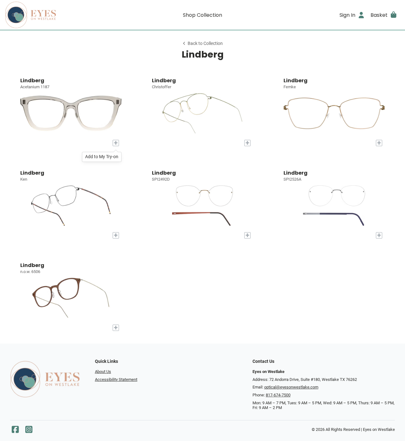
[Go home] (54, 15)
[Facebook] (15, 431)
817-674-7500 (278, 395)
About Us (103, 371)
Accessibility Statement (116, 379)
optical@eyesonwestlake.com (291, 387)
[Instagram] (29, 431)
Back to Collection (205, 43)
